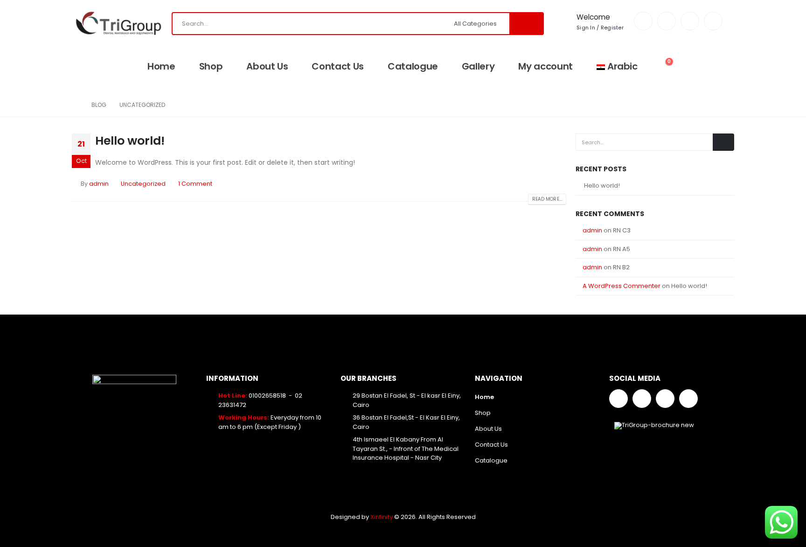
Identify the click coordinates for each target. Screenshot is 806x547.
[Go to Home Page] (75, 105)
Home (161, 66)
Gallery (478, 66)
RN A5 (621, 249)
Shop (211, 66)
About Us (267, 66)
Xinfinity (382, 516)
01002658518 (267, 395)
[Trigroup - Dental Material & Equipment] (118, 23)
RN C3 (622, 230)
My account (545, 66)
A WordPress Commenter (621, 285)
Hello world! (130, 141)
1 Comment (195, 184)
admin (99, 184)
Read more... (547, 199)
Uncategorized (143, 184)
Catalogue (413, 66)
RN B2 (621, 267)
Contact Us (338, 66)
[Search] (526, 23)
